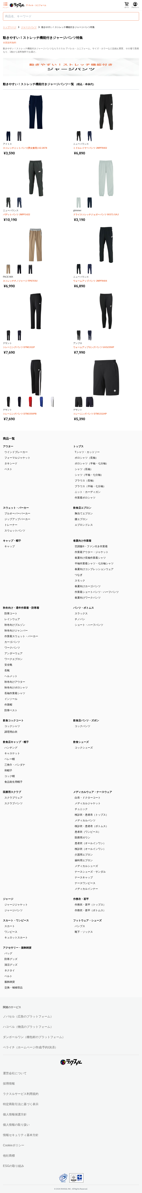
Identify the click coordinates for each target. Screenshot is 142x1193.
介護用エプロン (84, 854)
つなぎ (78, 574)
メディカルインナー (86, 888)
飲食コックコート (13, 720)
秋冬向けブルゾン (14, 624)
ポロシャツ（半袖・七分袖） (91, 463)
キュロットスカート (16, 937)
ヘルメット (10, 676)
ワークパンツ (12, 647)
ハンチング (10, 747)
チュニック (81, 809)
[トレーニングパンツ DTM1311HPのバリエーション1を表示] (78, 401)
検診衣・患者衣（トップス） (91, 814)
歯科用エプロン (84, 860)
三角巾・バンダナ (14, 764)
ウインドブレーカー (16, 452)
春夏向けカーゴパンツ (88, 586)
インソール (10, 698)
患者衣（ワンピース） (88, 831)
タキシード (10, 463)
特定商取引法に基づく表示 (20, 1104)
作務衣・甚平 (81, 898)
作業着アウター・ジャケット (91, 552)
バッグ (8, 953)
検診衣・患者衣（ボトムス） (91, 826)
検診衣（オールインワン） (90, 848)
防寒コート (10, 613)
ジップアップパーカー (17, 519)
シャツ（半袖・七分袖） (89, 474)
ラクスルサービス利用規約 (20, 1093)
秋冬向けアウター (14, 681)
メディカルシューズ (86, 866)
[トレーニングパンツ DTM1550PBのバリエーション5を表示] (52, 401)
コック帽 (9, 776)
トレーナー (10, 524)
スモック (80, 580)
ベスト (8, 469)
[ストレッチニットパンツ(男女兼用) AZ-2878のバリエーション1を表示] (8, 136)
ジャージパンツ (13, 910)
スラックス (81, 613)
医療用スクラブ (12, 791)
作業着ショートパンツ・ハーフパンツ (97, 591)
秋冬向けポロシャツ (16, 687)
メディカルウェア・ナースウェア (92, 791)
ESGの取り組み (13, 1165)
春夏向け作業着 (82, 540)
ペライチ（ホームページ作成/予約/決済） (30, 1047)
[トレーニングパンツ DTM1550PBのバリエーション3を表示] (30, 401)
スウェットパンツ (14, 530)
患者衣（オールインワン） (90, 843)
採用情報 (9, 1083)
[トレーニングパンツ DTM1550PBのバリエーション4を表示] (41, 401)
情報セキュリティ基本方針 (20, 1135)
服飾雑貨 (9, 981)
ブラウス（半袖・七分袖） (90, 486)
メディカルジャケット (88, 803)
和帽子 (8, 770)
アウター (8, 446)
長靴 (7, 670)
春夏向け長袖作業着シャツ (90, 557)
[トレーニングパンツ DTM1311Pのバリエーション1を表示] (8, 335)
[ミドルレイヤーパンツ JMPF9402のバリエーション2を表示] (89, 136)
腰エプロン (81, 519)
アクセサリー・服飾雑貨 (17, 947)
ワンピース (10, 931)
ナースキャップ (84, 877)
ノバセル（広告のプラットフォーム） (28, 1016)
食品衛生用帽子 (13, 781)
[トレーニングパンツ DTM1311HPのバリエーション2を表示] (89, 401)
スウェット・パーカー (16, 507)
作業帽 (8, 704)
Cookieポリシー (13, 1145)
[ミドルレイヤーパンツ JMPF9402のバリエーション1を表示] (78, 136)
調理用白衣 (10, 731)
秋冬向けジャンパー (16, 630)
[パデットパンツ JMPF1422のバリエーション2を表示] (19, 202)
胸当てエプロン (84, 513)
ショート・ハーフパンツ (89, 624)
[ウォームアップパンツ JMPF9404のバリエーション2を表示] (89, 269)
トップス (78, 446)
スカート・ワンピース (16, 920)
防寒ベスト (10, 710)
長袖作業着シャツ (14, 693)
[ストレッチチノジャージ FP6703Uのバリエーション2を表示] (19, 269)
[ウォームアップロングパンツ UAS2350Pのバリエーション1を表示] (78, 335)
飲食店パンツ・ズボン (86, 720)
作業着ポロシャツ (85, 497)
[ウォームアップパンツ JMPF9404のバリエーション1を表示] (78, 269)
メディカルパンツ (85, 820)
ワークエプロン (13, 659)
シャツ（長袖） (84, 469)
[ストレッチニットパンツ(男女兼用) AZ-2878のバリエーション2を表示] (19, 136)
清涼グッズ (10, 964)
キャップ (9, 546)
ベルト (8, 976)
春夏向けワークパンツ (88, 597)
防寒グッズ (10, 959)
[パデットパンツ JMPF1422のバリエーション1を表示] (8, 202)
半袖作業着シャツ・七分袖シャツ (94, 563)
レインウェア (12, 619)
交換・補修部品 (13, 987)
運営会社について (15, 1073)
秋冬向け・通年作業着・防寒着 (21, 607)
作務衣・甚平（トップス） (90, 904)
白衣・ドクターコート (88, 797)
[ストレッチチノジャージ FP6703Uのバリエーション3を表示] (30, 269)
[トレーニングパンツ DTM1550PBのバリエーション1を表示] (8, 401)
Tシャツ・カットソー (87, 452)
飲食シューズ (81, 741)
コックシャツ (12, 726)
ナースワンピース (85, 883)
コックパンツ (82, 726)
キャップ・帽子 (12, 540)
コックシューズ (84, 747)
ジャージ (8, 898)
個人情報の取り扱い (16, 1124)
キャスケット (12, 753)
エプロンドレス (84, 524)
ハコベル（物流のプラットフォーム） (28, 1026)
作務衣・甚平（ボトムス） (90, 910)
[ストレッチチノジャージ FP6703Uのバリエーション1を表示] (8, 269)
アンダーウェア (13, 653)
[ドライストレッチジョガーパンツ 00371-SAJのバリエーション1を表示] (78, 202)
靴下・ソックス (84, 931)
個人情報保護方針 (15, 1114)
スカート (9, 926)
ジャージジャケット (16, 904)
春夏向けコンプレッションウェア (94, 569)
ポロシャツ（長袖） (86, 457)
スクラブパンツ (13, 803)
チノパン (80, 619)
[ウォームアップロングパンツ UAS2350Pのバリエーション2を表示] (89, 335)
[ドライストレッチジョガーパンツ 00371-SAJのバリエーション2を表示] (89, 202)
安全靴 (8, 664)
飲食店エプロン (82, 507)
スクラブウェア (13, 797)
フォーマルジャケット (17, 457)
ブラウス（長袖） (85, 480)
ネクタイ (9, 970)
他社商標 (9, 1155)
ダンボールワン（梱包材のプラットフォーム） (34, 1037)
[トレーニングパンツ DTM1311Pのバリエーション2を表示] (19, 335)
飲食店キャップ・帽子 (16, 741)
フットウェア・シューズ (87, 920)
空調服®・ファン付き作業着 (91, 546)
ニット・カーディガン (88, 491)
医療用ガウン (82, 837)
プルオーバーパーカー (17, 513)
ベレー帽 (9, 759)
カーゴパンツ (12, 641)
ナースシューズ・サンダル (90, 871)
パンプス (80, 926)
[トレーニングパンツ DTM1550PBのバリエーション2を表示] (19, 401)
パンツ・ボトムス (83, 607)
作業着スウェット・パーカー (21, 636)
